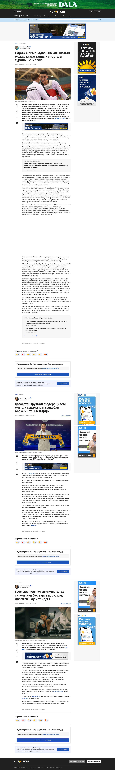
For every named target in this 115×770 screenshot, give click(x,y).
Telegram (31, 473)
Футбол (23, 15)
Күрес (41, 15)
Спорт (16, 15)
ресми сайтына (60, 118)
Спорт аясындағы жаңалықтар (70, 15)
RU (91, 11)
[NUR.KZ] (57, 12)
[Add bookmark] (17, 123)
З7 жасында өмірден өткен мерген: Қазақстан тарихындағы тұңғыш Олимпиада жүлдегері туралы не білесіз (46, 322)
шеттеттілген (36, 696)
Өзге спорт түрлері (49, 15)
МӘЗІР (19, 11)
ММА (27, 15)
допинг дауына (58, 691)
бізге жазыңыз (41, 343)
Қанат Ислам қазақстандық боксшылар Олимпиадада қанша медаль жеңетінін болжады (46, 329)
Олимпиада (58, 15)
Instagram (64, 383)
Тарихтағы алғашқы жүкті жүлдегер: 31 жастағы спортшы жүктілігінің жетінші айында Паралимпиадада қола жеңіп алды (46, 165)
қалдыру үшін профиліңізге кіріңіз (50, 368)
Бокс (32, 15)
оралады (25, 698)
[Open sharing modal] (17, 117)
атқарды (33, 525)
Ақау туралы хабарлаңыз (77, 761)
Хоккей (36, 15)
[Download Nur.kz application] (57, 4)
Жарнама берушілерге (94, 761)
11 (18, 720)
